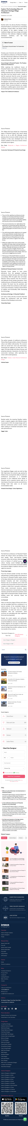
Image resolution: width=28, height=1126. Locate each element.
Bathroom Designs (5, 1042)
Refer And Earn (4, 979)
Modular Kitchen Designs (7, 1026)
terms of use (16, 781)
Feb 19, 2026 (10, 675)
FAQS (2, 962)
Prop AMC (3, 951)
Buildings (15, 6)
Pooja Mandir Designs (6, 1044)
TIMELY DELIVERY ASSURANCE (17, 906)
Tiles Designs (4, 1056)
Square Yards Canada (6, 947)
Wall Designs (4, 1052)
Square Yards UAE (5, 943)
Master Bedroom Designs (7, 1030)
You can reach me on (12, 772)
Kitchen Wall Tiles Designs (7, 1034)
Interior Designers (5, 934)
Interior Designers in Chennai (8, 1089)
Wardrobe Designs (5, 1028)
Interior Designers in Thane (7, 1087)
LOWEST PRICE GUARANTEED (17, 897)
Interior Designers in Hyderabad (8, 1091)
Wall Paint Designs (5, 1050)
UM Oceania (4, 955)
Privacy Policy (4, 972)
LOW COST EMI (13, 915)
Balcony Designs (5, 1038)
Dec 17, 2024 (10, 683)
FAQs (2, 787)
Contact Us (3, 974)
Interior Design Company (7, 932)
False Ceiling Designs (6, 1048)
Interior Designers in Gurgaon (8, 1077)
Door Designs (4, 1060)
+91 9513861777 (5, 989)
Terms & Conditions (5, 964)
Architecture (10, 6)
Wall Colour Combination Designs (9, 1062)
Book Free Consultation (14, 662)
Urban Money (4, 953)
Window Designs (5, 1054)
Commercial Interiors (6, 970)
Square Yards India (5, 949)
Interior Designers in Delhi (8, 643)
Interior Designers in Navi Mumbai (9, 1085)
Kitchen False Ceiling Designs (8, 1036)
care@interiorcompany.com (7, 993)
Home (2, 6)
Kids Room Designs (5, 1032)
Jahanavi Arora (7, 19)
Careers (3, 981)
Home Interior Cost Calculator (8, 1017)
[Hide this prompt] (17, 560)
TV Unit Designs (5, 1040)
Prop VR (3, 945)
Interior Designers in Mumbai (8, 1083)
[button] (22, 561)
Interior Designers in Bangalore (9, 639)
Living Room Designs (6, 1024)
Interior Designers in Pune (7, 1079)
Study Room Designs (6, 1066)
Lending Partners (5, 976)
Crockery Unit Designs (6, 1064)
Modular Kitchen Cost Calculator (9, 1015)
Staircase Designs (5, 1058)
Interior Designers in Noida (7, 1081)
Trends (5, 6)
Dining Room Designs (6, 1046)
